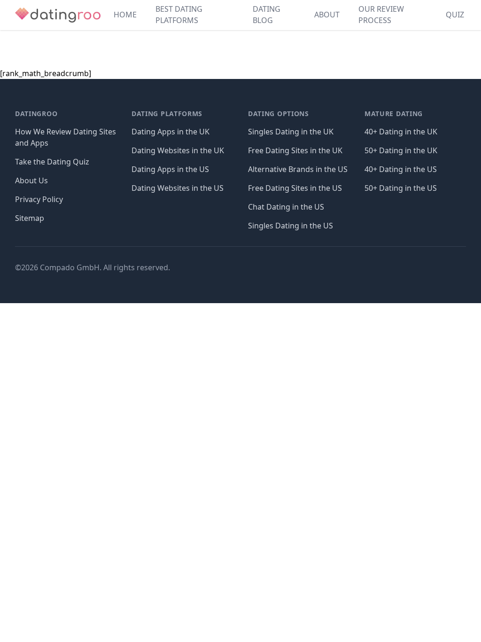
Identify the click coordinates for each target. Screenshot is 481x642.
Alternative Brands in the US (298, 169)
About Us (31, 180)
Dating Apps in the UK (170, 131)
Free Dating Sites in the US (295, 188)
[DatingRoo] (58, 15)
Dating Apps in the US (170, 169)
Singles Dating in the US (290, 225)
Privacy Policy (39, 199)
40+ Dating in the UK (401, 131)
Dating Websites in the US (178, 188)
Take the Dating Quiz (52, 162)
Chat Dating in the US (286, 207)
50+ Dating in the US (401, 188)
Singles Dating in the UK (291, 131)
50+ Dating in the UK (401, 150)
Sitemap (29, 218)
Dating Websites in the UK (178, 150)
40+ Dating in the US (401, 169)
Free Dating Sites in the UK (295, 150)
